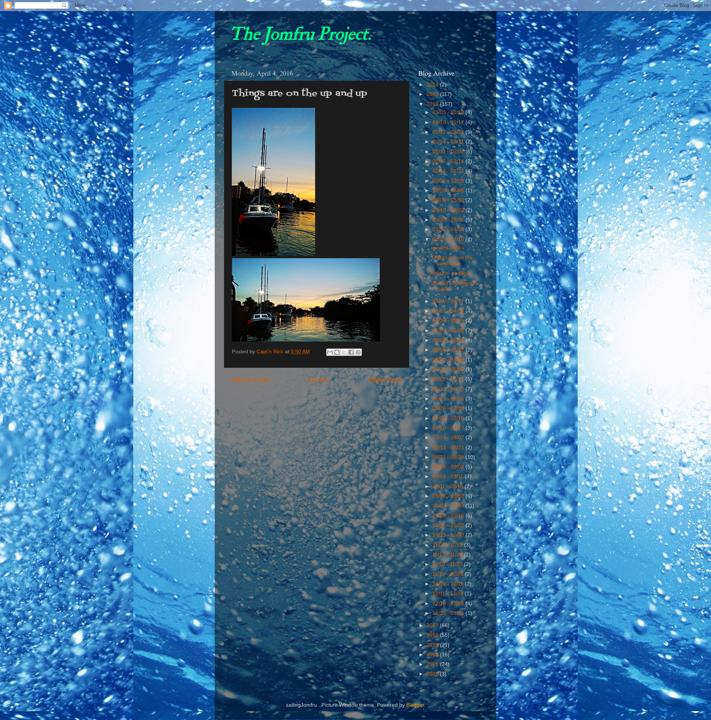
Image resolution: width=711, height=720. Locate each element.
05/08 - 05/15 (449, 340)
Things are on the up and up (452, 260)
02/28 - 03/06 (449, 190)
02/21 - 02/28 (449, 181)
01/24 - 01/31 (449, 141)
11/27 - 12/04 (449, 574)
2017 (433, 625)
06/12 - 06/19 (449, 389)
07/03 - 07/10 (449, 418)
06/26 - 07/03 (449, 408)
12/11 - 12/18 (449, 593)
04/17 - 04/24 (449, 311)
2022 (433, 674)
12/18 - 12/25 (449, 603)
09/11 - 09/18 (449, 486)
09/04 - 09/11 (449, 476)
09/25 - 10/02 (449, 496)
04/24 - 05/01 (449, 320)
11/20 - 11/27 (448, 564)
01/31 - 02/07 (449, 151)
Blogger (415, 705)
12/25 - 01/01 (449, 613)
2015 (433, 94)
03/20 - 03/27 (449, 220)
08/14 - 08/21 (449, 447)
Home (318, 380)
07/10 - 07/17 (449, 428)
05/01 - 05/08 (449, 330)
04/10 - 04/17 (449, 301)
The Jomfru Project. (300, 34)
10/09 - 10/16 (449, 516)
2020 (433, 654)
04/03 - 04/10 (449, 239)
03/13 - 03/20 (449, 210)
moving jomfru (447, 247)
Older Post (385, 380)
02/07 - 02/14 (449, 161)
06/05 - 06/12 (449, 379)
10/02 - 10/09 (449, 506)
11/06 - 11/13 (448, 545)
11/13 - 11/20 (448, 554)
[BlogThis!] (337, 352)
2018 (433, 635)
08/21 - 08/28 (449, 457)
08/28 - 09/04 (449, 467)
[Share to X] (344, 352)
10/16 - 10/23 (449, 525)
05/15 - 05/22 (449, 350)
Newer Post (249, 380)
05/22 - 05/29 (449, 360)
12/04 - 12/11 (449, 584)
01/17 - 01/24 (449, 132)
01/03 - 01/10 (449, 112)
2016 (433, 104)
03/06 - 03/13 (449, 200)
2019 (433, 645)
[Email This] (330, 352)
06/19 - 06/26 (449, 398)
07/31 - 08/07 (449, 437)
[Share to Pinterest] (358, 352)
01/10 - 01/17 (449, 122)
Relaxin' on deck (450, 273)
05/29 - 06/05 (449, 369)
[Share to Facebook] (351, 352)
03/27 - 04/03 (449, 229)
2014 (433, 84)
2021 (433, 664)
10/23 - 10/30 (449, 535)
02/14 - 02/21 (449, 171)
